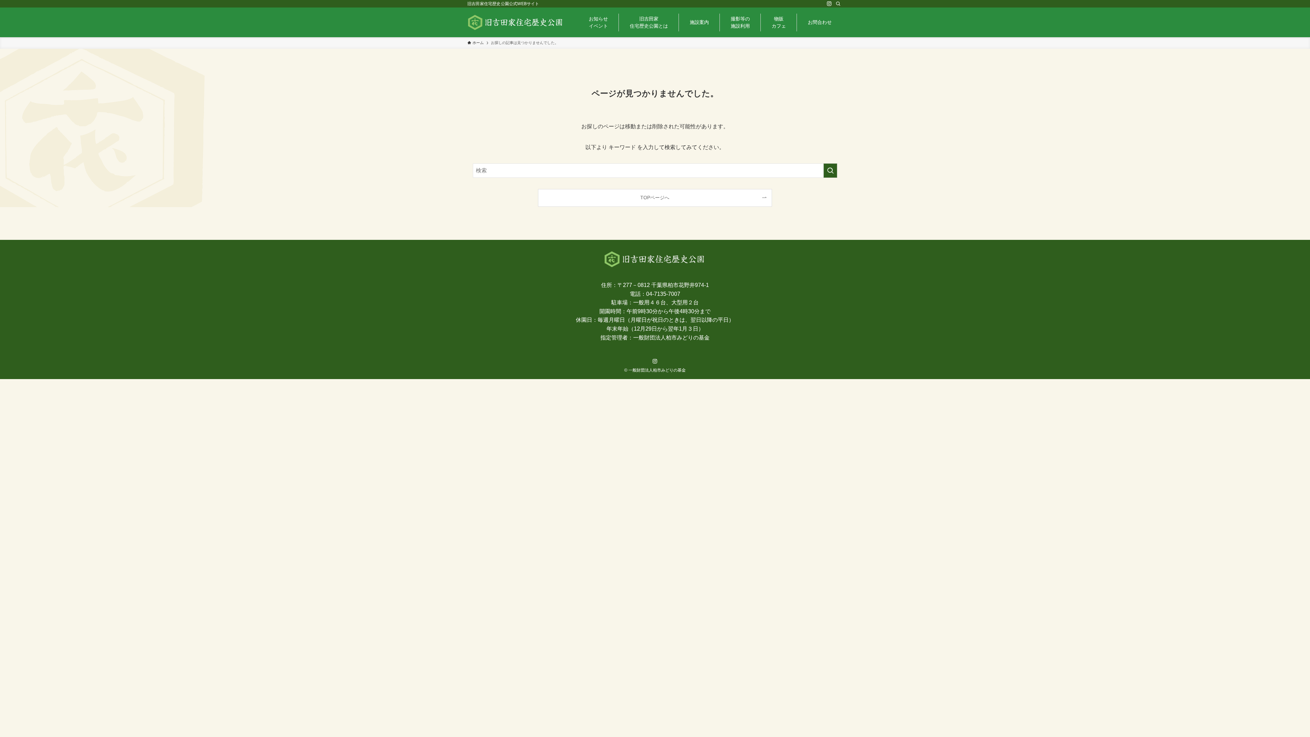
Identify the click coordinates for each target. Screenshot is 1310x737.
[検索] (838, 4)
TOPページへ (654, 197)
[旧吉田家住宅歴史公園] (515, 22)
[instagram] (829, 4)
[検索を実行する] (830, 170)
